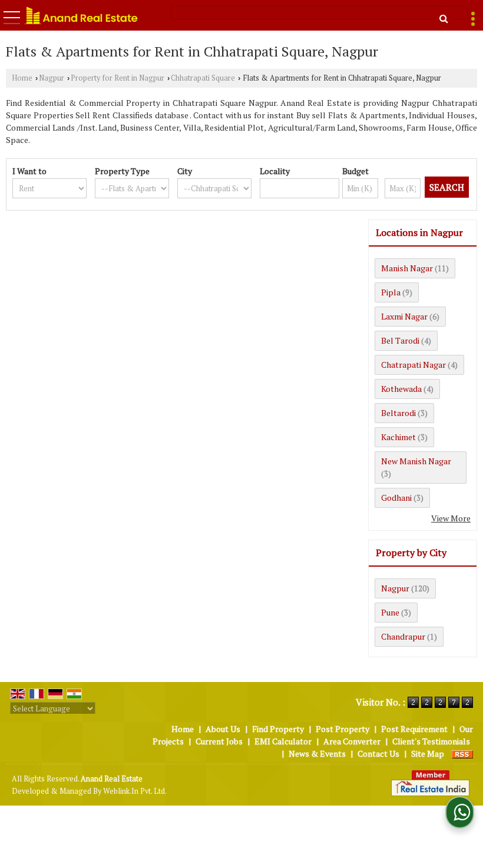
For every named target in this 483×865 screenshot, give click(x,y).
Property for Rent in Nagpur (117, 78)
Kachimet (398, 437)
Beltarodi (398, 412)
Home (22, 78)
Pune (390, 612)
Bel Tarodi (400, 340)
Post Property (342, 728)
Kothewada (401, 388)
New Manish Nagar (416, 461)
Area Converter (352, 741)
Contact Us (378, 753)
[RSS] (462, 753)
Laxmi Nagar (404, 316)
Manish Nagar (407, 268)
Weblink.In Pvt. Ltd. (135, 791)
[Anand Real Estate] (81, 15)
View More (451, 518)
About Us (223, 728)
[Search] (444, 18)
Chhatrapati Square (203, 78)
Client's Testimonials (431, 741)
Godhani (396, 497)
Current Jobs (219, 741)
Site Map (427, 753)
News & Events (317, 753)
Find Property (278, 728)
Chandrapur (403, 636)
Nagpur (51, 78)
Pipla (391, 292)
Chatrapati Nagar (413, 364)
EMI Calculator (283, 741)
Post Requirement (414, 728)
